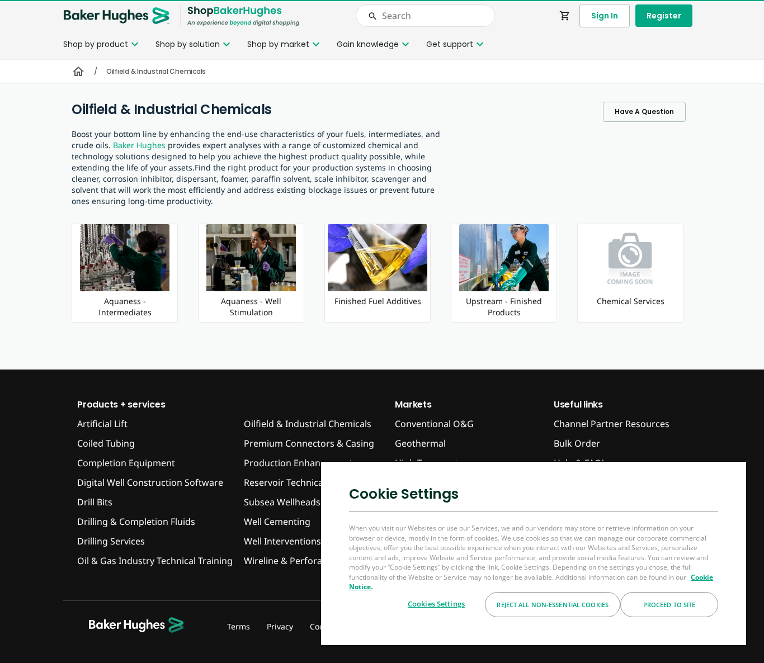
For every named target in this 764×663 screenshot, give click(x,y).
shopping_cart (564, 15)
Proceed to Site (669, 604)
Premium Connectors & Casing (309, 443)
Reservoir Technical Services (303, 482)
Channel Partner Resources (611, 424)
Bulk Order (577, 443)
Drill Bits (94, 502)
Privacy (280, 626)
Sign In (604, 15)
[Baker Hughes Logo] (116, 16)
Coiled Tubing (106, 443)
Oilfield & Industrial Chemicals (307, 424)
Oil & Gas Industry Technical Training (155, 561)
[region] (533, 553)
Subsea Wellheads (282, 502)
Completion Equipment (126, 463)
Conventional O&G (434, 424)
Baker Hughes (139, 145)
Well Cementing (277, 521)
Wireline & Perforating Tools (304, 561)
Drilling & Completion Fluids (136, 521)
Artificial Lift (102, 424)
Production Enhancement (298, 463)
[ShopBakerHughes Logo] (243, 16)
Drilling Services (111, 541)
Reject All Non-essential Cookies (553, 604)
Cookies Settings (436, 604)
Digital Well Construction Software (150, 482)
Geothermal (420, 443)
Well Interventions (282, 541)
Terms (238, 626)
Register (664, 15)
